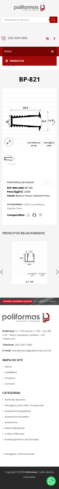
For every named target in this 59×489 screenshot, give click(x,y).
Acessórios (11, 422)
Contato (10, 383)
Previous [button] (1, 272)
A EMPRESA (11, 372)
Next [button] (57, 272)
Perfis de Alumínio (15, 399)
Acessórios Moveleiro (17, 416)
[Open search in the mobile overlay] (29, 20)
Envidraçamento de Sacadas (22, 439)
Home (8, 366)
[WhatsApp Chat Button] (51, 481)
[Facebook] (34, 215)
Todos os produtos (33, 204)
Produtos (10, 378)
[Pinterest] (40, 215)
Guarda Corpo (14, 208)
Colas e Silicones (14, 433)
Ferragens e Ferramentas (19, 454)
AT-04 (30, 281)
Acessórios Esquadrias (18, 411)
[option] (29, 263)
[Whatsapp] (28, 215)
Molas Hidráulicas (15, 428)
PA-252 (44, 183)
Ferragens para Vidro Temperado (24, 405)
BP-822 (50, 183)
